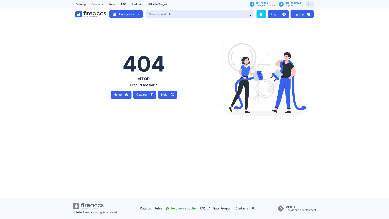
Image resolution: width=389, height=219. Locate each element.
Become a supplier (183, 208)
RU (310, 4)
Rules (112, 4)
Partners (137, 4)
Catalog (81, 4)
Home (118, 94)
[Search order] (261, 14)
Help (164, 94)
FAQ (123, 4)
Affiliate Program (158, 4)
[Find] (249, 14)
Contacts (97, 4)
